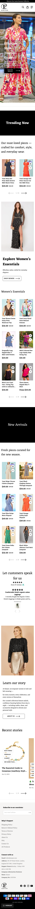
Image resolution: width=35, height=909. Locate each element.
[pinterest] (24, 886)
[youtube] (31, 886)
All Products (6, 847)
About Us (5, 837)
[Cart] (27, 7)
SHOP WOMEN (9, 278)
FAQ (3, 840)
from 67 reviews (16, 585)
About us (11, 716)
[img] (17, 582)
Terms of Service (7, 831)
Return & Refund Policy (9, 828)
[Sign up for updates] (30, 813)
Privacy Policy (6, 834)
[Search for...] (23, 7)
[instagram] (28, 886)
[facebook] (21, 886)
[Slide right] (24, 193)
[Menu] (32, 7)
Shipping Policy (7, 824)
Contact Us (5, 843)
